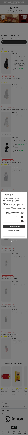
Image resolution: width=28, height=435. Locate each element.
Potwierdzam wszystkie (14, 226)
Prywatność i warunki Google (18, 208)
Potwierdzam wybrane (14, 230)
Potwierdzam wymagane (14, 235)
